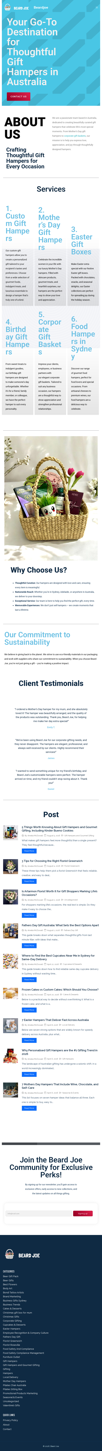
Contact (7, 1429)
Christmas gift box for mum (17, 1312)
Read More (29, 851)
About (6, 1424)
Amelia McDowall (35, 836)
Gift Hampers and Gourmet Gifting (79, 836)
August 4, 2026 (53, 866)
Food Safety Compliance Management (23, 1353)
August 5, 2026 (53, 836)
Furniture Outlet (11, 1357)
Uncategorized (71, 900)
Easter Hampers (11, 1328)
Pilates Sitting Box (12, 1389)
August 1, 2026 (53, 930)
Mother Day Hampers (14, 1381)
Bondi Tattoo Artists (13, 1292)
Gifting (6, 1369)
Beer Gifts (8, 1280)
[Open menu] (96, 7)
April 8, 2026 (52, 1025)
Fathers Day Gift (71, 930)
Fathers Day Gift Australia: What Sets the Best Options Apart (60, 925)
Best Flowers (10, 1284)
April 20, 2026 (53, 995)
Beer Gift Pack (10, 1276)
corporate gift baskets (75, 136)
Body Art (7, 1288)
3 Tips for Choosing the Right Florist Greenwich (52, 861)
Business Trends (11, 1304)
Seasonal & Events (70, 1093)
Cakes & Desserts (70, 994)
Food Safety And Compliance (18, 1349)
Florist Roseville (11, 1345)
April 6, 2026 (52, 1059)
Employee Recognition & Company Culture (26, 1333)
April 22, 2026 (53, 964)
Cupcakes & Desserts (72, 964)
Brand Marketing (12, 1296)
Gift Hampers (68, 1059)
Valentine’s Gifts (11, 1405)
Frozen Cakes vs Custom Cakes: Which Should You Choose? (60, 989)
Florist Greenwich (72, 866)
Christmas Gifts (11, 1316)
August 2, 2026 (53, 900)
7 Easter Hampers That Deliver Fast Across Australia (55, 1020)
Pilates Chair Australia (14, 1385)
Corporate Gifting (12, 1320)
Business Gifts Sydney (14, 1300)
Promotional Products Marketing (20, 1393)
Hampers (8, 1373)
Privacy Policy (10, 1420)
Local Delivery (68, 1025)
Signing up (83, 1213)
